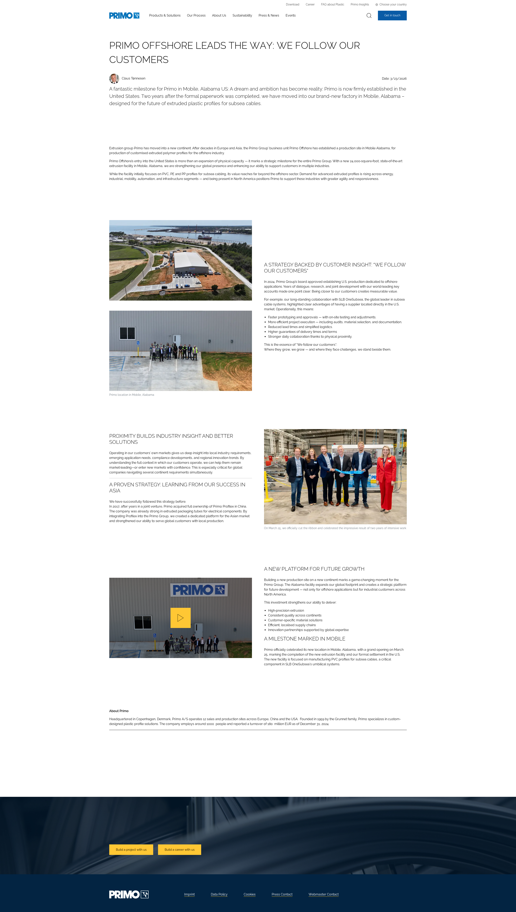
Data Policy (219, 894)
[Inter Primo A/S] (124, 15)
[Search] (369, 15)
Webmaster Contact (324, 894)
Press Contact (282, 894)
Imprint (189, 894)
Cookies (250, 894)
